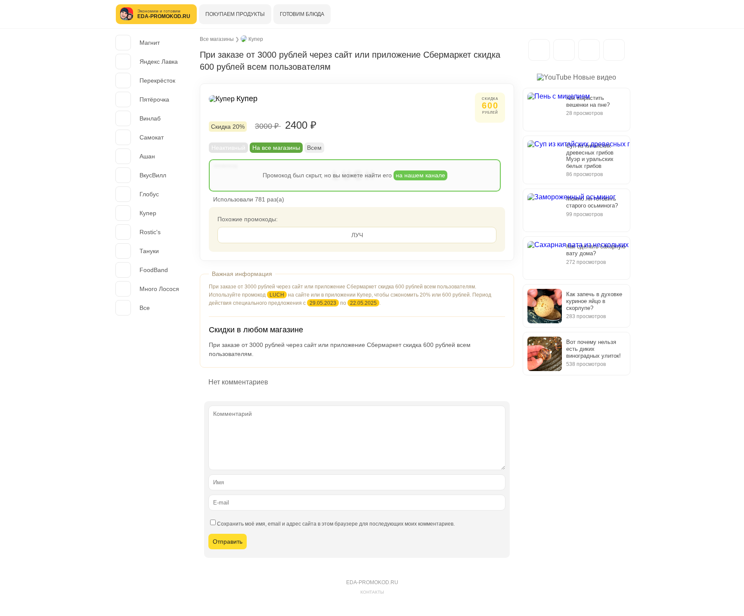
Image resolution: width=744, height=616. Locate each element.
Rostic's (150, 232)
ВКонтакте (589, 50)
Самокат (152, 137)
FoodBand (154, 269)
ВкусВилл (153, 175)
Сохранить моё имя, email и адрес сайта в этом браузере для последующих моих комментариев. (336, 524)
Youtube (614, 50)
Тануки (149, 251)
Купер (148, 213)
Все (145, 307)
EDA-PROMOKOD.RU (372, 582)
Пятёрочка (154, 99)
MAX (564, 50)
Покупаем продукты (235, 14)
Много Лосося (159, 288)
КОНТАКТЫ (372, 592)
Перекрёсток (157, 80)
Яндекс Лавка (159, 61)
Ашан (147, 156)
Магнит (150, 42)
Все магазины (217, 39)
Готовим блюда (302, 14)
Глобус (149, 194)
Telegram (539, 50)
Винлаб (150, 118)
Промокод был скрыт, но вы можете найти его (354, 175)
